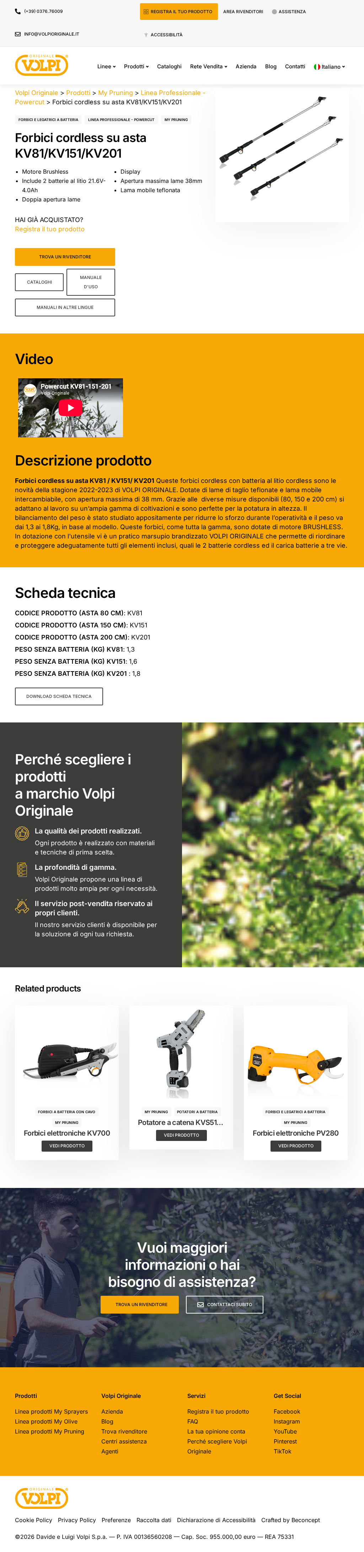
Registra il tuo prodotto (181, 11)
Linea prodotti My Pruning (49, 1431)
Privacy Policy (77, 1520)
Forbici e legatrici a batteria (48, 119)
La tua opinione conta (216, 1431)
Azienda (246, 66)
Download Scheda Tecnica (59, 696)
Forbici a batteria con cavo (66, 1112)
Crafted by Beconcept (290, 1520)
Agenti (109, 1451)
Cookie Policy (33, 1520)
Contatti (295, 66)
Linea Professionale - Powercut (121, 119)
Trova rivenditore (124, 1431)
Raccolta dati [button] (153, 1520)
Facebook (287, 1411)
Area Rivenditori (243, 11)
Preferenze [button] (116, 1520)
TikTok (282, 1451)
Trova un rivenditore (65, 256)
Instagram (287, 1421)
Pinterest (285, 1441)
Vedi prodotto (67, 1145)
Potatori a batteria (197, 1112)
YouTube (285, 1431)
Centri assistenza (124, 1441)
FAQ (192, 1421)
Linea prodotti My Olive (46, 1421)
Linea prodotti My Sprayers (51, 1411)
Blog (271, 66)
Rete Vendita (206, 66)
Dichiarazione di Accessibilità (216, 1520)
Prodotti (134, 66)
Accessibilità (167, 34)
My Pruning (176, 119)
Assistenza (292, 11)
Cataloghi (169, 66)
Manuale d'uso (91, 282)
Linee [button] (104, 66)
